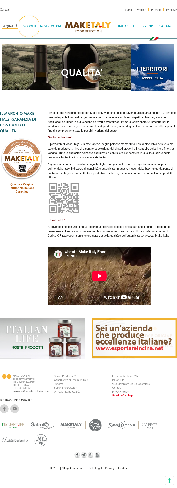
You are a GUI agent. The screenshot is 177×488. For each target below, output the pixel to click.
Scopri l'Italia (152, 78)
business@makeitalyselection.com (31, 391)
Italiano (127, 9)
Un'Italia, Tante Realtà (67, 391)
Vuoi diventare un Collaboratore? (131, 383)
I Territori (146, 26)
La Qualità (10, 26)
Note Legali (95, 468)
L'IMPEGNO (165, 26)
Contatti (5, 9)
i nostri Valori (50, 26)
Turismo (58, 383)
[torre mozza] (95, 431)
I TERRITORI (152, 69)
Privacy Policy (120, 391)
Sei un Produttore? (65, 376)
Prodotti (29, 26)
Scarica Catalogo (122, 395)
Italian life (126, 26)
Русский (171, 9)
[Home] (87, 26)
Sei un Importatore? (65, 387)
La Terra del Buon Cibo (125, 376)
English (141, 9)
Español (156, 9)
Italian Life (118, 380)
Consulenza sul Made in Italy (71, 380)
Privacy (110, 468)
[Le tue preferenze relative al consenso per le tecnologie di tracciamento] (169, 480)
